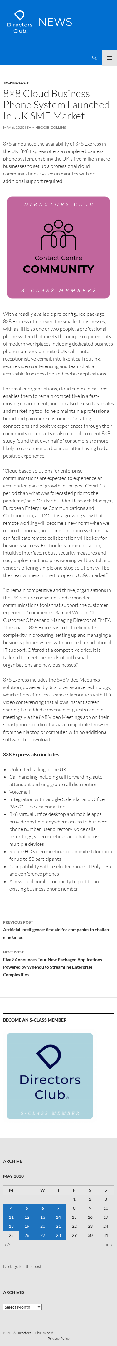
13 (42, 1217)
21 (58, 1226)
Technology (16, 82)
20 (42, 1226)
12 (26, 1217)
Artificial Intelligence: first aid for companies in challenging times (56, 930)
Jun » (107, 1244)
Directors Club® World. (35, 1332)
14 (58, 1217)
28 (58, 1235)
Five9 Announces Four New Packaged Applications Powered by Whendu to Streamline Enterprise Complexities (52, 963)
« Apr (9, 1244)
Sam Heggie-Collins (46, 127)
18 (11, 1226)
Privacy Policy (59, 1338)
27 (42, 1235)
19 (26, 1226)
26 (26, 1235)
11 (11, 1217)
